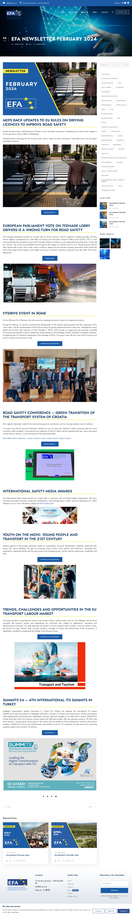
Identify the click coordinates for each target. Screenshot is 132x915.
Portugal (120, 162)
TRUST (120, 186)
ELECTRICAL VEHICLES (107, 118)
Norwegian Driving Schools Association (114, 158)
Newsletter (40, 44)
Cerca (127, 65)
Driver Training (121, 100)
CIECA (119, 83)
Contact (105, 12)
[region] (66, 909)
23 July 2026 (115, 208)
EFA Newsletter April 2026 (67, 855)
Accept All (123, 911)
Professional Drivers (107, 166)
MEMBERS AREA (122, 12)
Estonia (103, 122)
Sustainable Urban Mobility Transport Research (113, 180)
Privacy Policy (122, 896)
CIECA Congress (106, 87)
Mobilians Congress (107, 149)
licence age (104, 144)
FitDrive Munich (115, 131)
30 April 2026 (60, 853)
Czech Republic (105, 92)
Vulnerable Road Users (108, 190)
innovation (120, 140)
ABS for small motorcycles (109, 78)
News (95, 12)
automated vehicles (107, 83)
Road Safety (105, 175)
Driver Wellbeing (106, 105)
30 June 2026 (115, 218)
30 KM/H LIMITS (105, 74)
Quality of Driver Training (109, 171)
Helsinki (120, 136)
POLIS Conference (106, 162)
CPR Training (120, 87)
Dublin (103, 109)
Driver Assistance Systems (109, 96)
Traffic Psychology (107, 186)
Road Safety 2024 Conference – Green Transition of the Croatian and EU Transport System (37, 438)
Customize (98, 911)
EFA (30, 44)
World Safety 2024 (47, 503)
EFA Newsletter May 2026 (17, 855)
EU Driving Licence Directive (109, 127)
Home (62, 12)
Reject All (111, 911)
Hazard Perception (107, 136)
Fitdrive (103, 131)
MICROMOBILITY (117, 144)
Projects (84, 12)
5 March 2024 (19, 44)
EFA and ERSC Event (107, 114)
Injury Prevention (106, 140)
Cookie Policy (15, 912)
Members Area (72, 896)
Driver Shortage (106, 100)
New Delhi (121, 149)
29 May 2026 (10, 853)
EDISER (112, 109)
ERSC (119, 118)
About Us (72, 12)
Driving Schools (121, 105)
